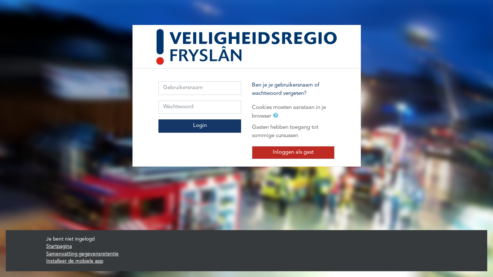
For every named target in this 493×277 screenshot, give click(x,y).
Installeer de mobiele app (74, 261)
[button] (277, 116)
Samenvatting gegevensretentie (82, 254)
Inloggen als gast (293, 152)
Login (200, 125)
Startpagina (59, 246)
